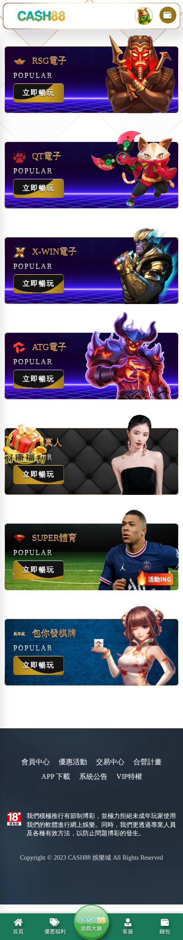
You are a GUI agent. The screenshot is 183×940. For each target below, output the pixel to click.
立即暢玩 (39, 92)
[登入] (144, 16)
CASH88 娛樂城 (89, 857)
